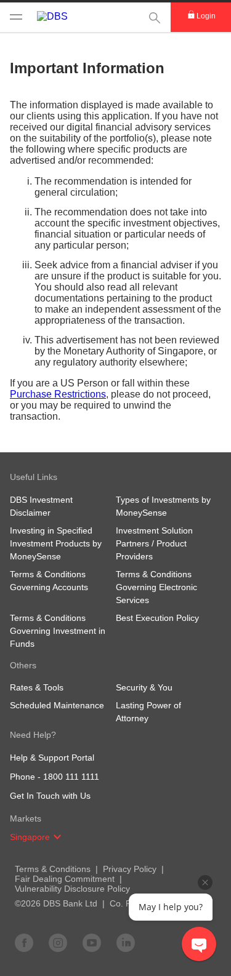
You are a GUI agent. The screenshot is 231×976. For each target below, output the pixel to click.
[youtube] (92, 942)
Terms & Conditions (53, 869)
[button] (57, 837)
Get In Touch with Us (50, 796)
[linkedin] (125, 942)
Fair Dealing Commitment (65, 879)
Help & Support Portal (52, 757)
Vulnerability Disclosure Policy (72, 889)
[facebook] (24, 942)
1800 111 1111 (71, 777)
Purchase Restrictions (58, 394)
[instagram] (58, 942)
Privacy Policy (129, 869)
